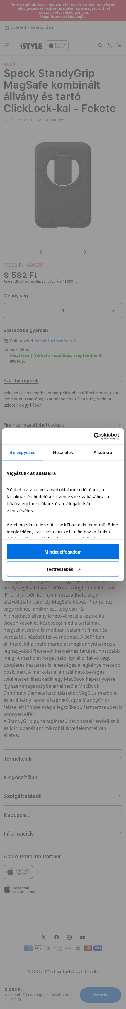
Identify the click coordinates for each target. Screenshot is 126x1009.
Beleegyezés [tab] (22, 452)
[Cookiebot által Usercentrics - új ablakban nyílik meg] (93, 436)
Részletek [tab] (63, 452)
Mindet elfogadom (63, 551)
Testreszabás (59, 568)
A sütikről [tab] (103, 452)
